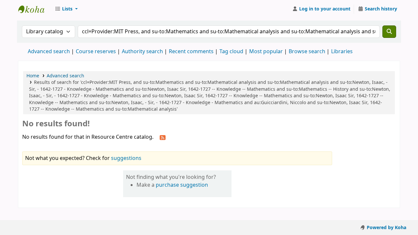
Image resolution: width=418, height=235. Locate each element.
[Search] (389, 31)
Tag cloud (231, 51)
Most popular (266, 51)
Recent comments (191, 51)
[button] (66, 9)
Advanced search (49, 51)
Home (32, 75)
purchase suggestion (182, 185)
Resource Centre (34, 9)
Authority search (142, 51)
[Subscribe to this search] (162, 137)
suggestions (126, 158)
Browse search (307, 51)
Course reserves (96, 51)
